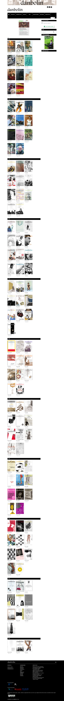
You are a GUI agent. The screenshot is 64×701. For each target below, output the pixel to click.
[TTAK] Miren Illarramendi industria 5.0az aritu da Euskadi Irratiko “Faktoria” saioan (38, 678)
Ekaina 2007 (26, 246)
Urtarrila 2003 (18, 514)
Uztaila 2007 (18, 246)
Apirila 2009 (17, 140)
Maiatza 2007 (9, 260)
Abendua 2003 (10, 472)
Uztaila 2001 (18, 606)
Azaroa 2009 (18, 112)
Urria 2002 (26, 532)
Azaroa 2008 (18, 172)
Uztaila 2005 (18, 366)
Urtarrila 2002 (18, 574)
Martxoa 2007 (27, 260)
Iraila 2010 (9, 66)
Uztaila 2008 (18, 186)
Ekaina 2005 (26, 366)
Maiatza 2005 (9, 380)
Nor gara (42, 14)
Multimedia (22, 667)
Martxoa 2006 (18, 320)
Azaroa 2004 (18, 412)
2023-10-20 (21, 30)
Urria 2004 (26, 412)
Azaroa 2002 (18, 532)
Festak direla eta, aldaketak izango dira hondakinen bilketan (38, 668)
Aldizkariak (21, 672)
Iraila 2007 (9, 246)
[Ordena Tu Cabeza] (12, 699)
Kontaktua (47, 14)
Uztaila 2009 (18, 126)
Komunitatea (19, 14)
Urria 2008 (26, 172)
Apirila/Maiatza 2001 (11, 620)
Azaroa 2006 (18, 292)
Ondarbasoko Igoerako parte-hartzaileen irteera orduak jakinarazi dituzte (37, 675)
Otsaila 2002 (9, 574)
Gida (29, 14)
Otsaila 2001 (26, 620)
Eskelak (24, 14)
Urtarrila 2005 (18, 394)
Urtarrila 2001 (10, 634)
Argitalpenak (36, 14)
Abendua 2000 (10, 652)
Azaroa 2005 (18, 352)
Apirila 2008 (17, 200)
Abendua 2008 (10, 172)
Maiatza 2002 (9, 560)
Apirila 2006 (9, 320)
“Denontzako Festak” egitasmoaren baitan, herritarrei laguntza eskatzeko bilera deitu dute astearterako (38, 671)
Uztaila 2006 (9, 306)
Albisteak (13, 14)
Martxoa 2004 (27, 440)
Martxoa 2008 (27, 200)
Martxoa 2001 (18, 620)
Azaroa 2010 (18, 52)
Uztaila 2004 (18, 426)
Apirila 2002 (17, 560)
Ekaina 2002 (26, 546)
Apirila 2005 (17, 380)
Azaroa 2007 (18, 232)
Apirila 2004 (17, 440)
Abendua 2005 (10, 352)
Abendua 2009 (10, 112)
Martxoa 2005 (27, 380)
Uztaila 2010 (18, 66)
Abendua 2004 (10, 412)
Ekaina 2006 (18, 306)
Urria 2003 (26, 472)
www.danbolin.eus (10, 667)
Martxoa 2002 (27, 560)
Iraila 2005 (9, 366)
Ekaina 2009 (26, 126)
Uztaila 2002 (18, 546)
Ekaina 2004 (26, 426)
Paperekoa (22, 668)
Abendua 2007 (10, 232)
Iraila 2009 (9, 126)
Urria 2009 (26, 112)
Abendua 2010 (10, 52)
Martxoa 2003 (27, 500)
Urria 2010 (26, 52)
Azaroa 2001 (18, 592)
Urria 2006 (26, 292)
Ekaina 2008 (26, 186)
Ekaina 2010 (26, 66)
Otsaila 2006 (26, 320)
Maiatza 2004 (9, 440)
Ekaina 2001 (26, 606)
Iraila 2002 (9, 546)
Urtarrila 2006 (10, 334)
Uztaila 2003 (18, 486)
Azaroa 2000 (18, 652)
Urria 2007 (26, 232)
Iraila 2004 (9, 426)
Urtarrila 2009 (18, 155)
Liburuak (21, 673)
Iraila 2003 (9, 486)
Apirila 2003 (17, 500)
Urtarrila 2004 (18, 454)
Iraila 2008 (9, 186)
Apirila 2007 (17, 260)
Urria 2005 (26, 352)
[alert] (49, 23)
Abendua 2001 (10, 592)
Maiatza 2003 (9, 500)
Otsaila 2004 (9, 454)
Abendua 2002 (10, 532)
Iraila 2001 (9, 606)
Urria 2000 (26, 652)
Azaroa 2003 (18, 472)
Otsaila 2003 (9, 514)
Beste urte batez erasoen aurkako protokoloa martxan (38, 673)
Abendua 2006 (10, 292)
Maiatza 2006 (27, 306)
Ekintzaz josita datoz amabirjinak (38, 666)
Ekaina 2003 (26, 486)
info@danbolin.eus (10, 668)
